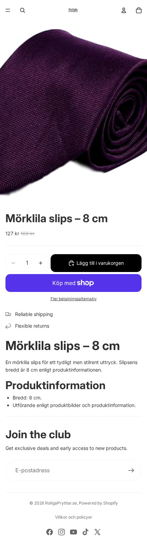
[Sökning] (22, 10)
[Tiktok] (85, 532)
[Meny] (8, 10)
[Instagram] (61, 532)
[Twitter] (97, 532)
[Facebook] (49, 532)
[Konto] (123, 10)
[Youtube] (73, 532)
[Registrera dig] (131, 470)
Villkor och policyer (73, 517)
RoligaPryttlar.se (61, 503)
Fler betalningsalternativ (74, 298)
